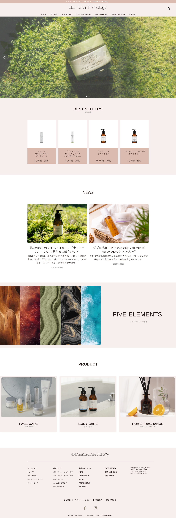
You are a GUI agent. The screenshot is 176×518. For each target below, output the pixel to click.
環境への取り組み (111, 472)
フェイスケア (32, 468)
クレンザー (31, 472)
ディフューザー (58, 486)
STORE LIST (83, 486)
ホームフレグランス (60, 483)
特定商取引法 (111, 500)
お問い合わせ (109, 475)
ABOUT (132, 14)
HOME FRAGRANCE (83, 14)
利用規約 (98, 500)
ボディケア (57, 468)
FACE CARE (54, 14)
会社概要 (67, 500)
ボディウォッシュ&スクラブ (63, 472)
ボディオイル (57, 479)
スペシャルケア (32, 483)
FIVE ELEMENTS (101, 14)
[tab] (86, 96)
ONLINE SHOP (84, 475)
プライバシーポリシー (83, 500)
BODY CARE (67, 14)
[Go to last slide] (5, 57)
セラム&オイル (32, 475)
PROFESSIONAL (118, 14)
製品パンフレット (85, 468)
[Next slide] (170, 57)
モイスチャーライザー (35, 479)
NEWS (43, 14)
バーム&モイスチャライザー (63, 475)
